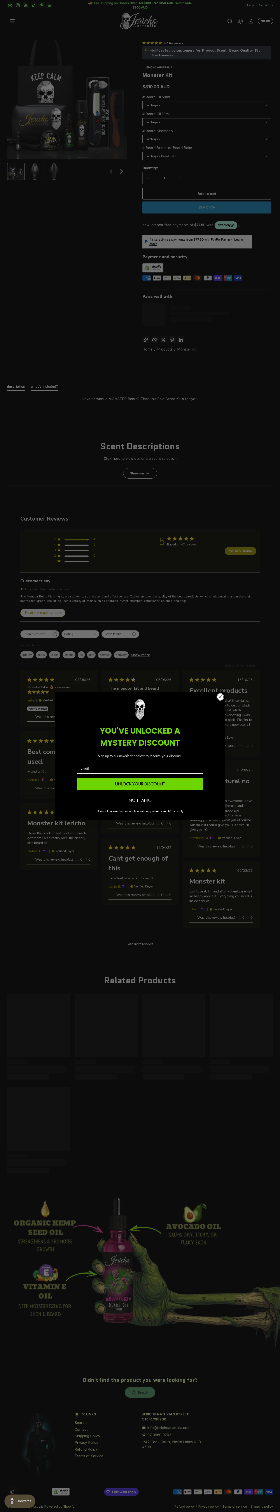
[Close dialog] (220, 697)
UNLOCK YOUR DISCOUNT (140, 784)
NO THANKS (140, 800)
